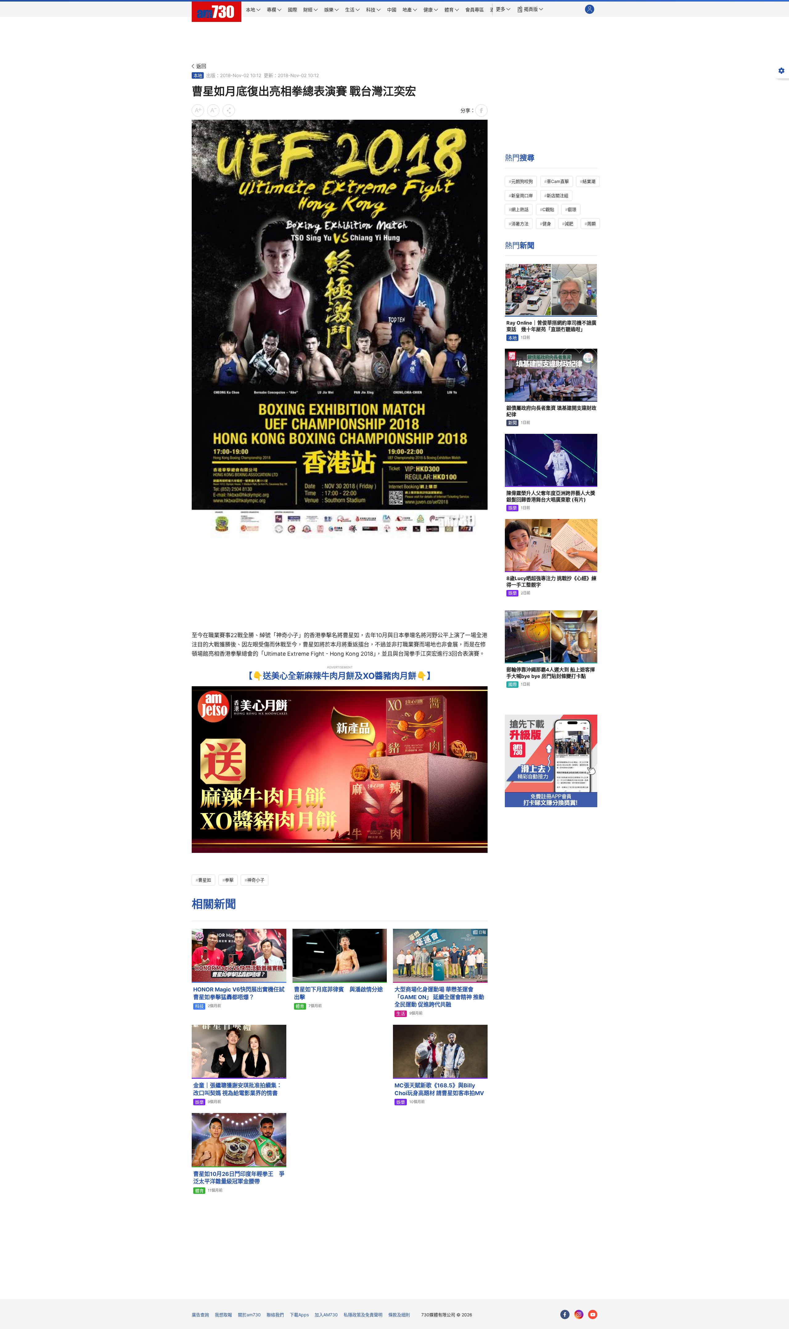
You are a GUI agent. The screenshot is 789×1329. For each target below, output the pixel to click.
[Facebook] (565, 1314)
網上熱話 (520, 209)
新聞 (512, 422)
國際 (512, 684)
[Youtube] (592, 1314)
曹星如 (204, 880)
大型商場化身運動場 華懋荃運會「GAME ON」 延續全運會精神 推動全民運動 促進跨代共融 (439, 997)
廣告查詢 (200, 1314)
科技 (199, 1006)
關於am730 (249, 1314)
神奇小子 (255, 880)
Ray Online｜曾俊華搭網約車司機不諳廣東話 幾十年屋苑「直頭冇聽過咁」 (551, 326)
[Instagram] (578, 1314)
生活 (400, 1013)
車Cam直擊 (558, 181)
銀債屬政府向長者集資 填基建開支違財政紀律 (551, 411)
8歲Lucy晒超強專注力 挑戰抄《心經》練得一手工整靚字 (551, 581)
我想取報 (223, 1314)
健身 (546, 223)
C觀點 (548, 209)
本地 (198, 75)
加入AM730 (326, 1314)
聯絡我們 (275, 1314)
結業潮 (589, 181)
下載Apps (299, 1314)
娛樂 (199, 1102)
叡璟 (572, 209)
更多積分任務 (427, 1290)
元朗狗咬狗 (522, 181)
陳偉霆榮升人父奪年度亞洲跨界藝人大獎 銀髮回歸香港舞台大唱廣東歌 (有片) (550, 496)
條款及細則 (399, 1314)
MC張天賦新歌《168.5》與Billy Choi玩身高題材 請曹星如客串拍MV (439, 1089)
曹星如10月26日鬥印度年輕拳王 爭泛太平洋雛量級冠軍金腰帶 (238, 1178)
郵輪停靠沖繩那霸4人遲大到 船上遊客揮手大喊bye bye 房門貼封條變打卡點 (550, 673)
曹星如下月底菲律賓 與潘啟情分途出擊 (338, 993)
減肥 (569, 223)
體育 (300, 1006)
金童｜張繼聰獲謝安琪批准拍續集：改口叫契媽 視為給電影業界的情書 (237, 1089)
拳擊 (229, 880)
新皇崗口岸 (522, 195)
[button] (503, 9)
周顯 (591, 223)
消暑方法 (520, 223)
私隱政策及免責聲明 (363, 1314)
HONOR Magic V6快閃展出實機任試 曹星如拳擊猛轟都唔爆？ (239, 993)
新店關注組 (557, 195)
